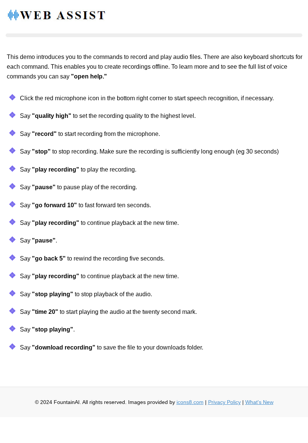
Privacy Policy (224, 402)
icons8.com (190, 402)
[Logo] (56, 17)
